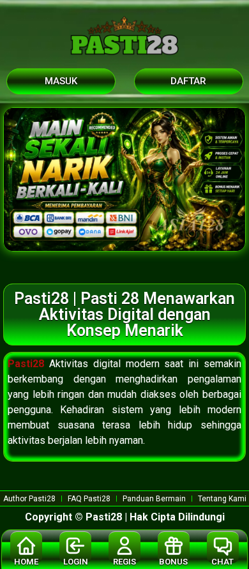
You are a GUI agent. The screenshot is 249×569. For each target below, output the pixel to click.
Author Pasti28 (29, 499)
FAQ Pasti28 (89, 499)
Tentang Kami (222, 499)
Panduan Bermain (154, 499)
